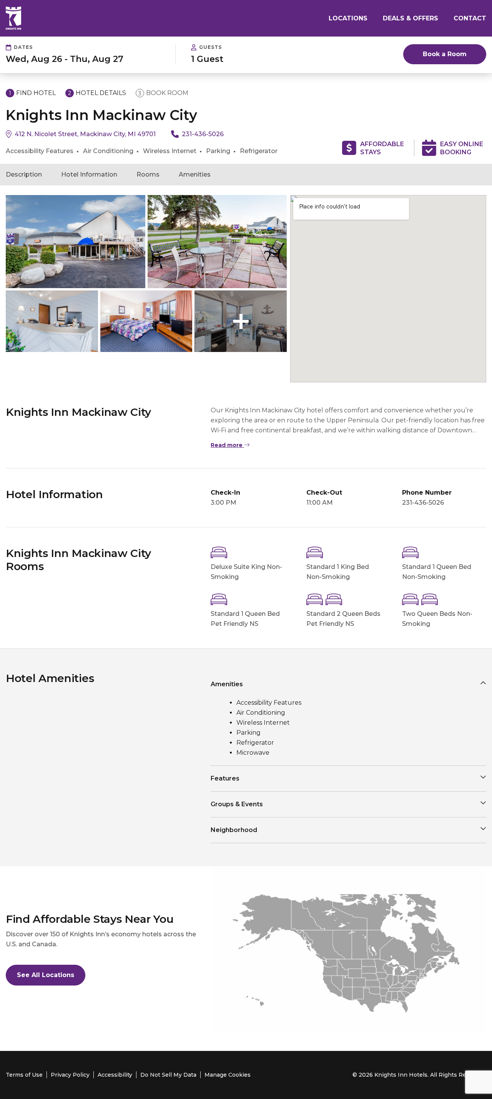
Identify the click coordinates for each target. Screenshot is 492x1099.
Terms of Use (24, 1074)
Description (24, 174)
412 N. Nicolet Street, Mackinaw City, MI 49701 (85, 134)
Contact (470, 18)
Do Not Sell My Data (168, 1074)
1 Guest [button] (207, 59)
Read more (227, 445)
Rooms (148, 174)
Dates (23, 47)
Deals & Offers (410, 18)
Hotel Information (89, 174)
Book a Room (445, 54)
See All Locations (45, 975)
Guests (210, 47)
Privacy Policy (70, 1074)
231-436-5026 (203, 134)
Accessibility (115, 1074)
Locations (348, 18)
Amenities (195, 174)
